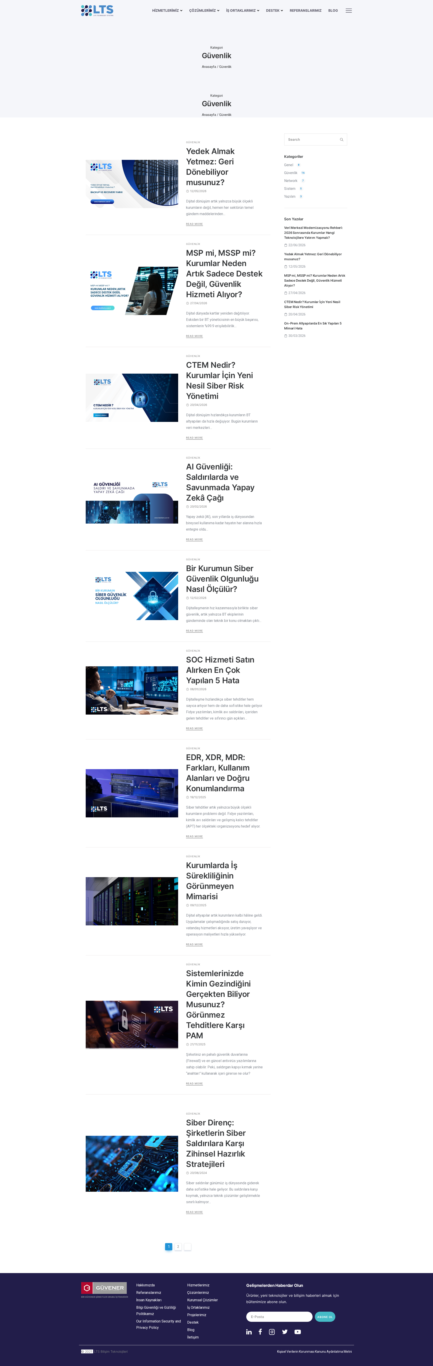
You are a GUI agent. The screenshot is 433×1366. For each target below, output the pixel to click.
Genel (288, 165)
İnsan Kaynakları (148, 1300)
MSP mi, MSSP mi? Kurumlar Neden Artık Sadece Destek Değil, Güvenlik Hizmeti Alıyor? (224, 273)
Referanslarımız (306, 10)
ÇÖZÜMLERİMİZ (202, 10)
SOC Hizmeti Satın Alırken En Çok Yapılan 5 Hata (220, 670)
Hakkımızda (145, 1285)
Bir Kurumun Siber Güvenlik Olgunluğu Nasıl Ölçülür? (222, 578)
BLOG (333, 10)
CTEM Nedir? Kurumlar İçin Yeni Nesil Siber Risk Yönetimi (219, 380)
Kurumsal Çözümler (202, 1300)
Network (290, 181)
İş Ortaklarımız (198, 1307)
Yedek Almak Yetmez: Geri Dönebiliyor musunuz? (210, 166)
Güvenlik (193, 142)
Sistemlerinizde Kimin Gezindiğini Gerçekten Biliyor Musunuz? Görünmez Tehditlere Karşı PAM (218, 1004)
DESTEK (272, 10)
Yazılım (289, 196)
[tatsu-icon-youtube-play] (298, 1332)
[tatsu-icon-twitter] (286, 1332)
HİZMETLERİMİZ (165, 10)
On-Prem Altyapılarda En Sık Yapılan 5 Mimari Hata (313, 325)
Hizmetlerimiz (198, 1285)
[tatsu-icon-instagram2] (274, 1332)
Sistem (289, 189)
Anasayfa (209, 67)
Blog (190, 1330)
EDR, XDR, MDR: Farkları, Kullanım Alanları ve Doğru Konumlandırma (218, 772)
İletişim (193, 1337)
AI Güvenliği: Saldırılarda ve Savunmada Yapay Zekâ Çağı (220, 482)
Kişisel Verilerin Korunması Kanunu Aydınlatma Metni (314, 1351)
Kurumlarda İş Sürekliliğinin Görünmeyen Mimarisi (211, 880)
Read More (194, 223)
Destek (193, 1322)
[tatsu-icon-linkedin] (250, 1332)
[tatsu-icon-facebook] (261, 1332)
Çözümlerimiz (198, 1292)
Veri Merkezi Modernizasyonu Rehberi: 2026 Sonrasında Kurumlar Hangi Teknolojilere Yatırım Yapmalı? (313, 232)
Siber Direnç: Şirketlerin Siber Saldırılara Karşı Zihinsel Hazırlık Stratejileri (216, 1143)
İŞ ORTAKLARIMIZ (241, 10)
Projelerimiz (196, 1315)
